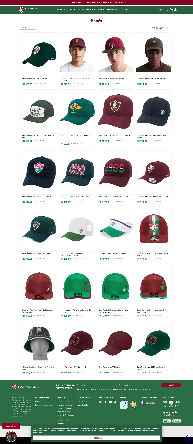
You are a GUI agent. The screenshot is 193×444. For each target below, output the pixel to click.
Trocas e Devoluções (64, 412)
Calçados (124, 10)
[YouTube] (110, 402)
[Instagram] (100, 402)
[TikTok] (115, 402)
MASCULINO (79, 10)
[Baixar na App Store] (167, 421)
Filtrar (24, 27)
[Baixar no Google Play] (176, 421)
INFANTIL (101, 10)
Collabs (68, 10)
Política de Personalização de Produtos (63, 420)
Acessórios (112, 10)
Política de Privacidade (118, 389)
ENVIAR (171, 385)
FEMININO (90, 10)
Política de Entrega (64, 408)
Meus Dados (82, 401)
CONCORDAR (96, 438)
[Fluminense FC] (32, 387)
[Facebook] (105, 402)
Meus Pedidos (83, 405)
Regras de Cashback (64, 405)
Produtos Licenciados (43, 405)
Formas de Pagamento (65, 415)
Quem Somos (40, 401)
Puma (59, 10)
